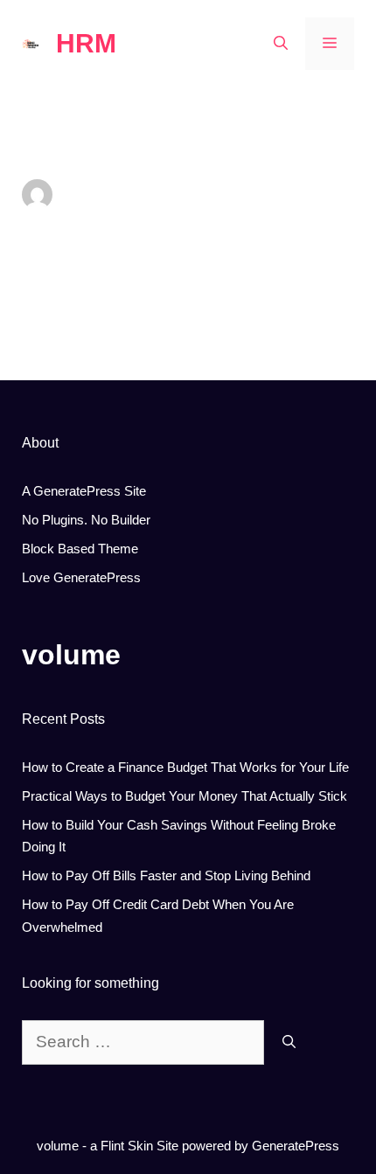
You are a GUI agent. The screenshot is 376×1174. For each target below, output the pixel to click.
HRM (86, 43)
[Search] (289, 1042)
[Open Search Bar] (280, 43)
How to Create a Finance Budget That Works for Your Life (185, 767)
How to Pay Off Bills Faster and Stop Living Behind (166, 875)
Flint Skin (127, 1145)
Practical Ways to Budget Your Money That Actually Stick (184, 795)
